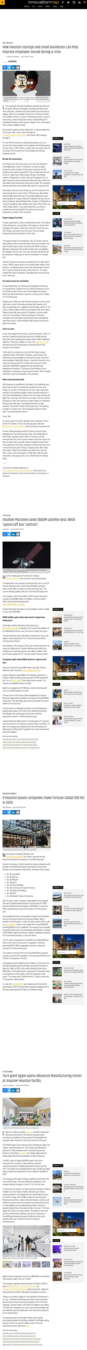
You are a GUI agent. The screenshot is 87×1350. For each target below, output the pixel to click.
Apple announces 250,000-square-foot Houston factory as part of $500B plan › (23, 1345)
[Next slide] (47, 1241)
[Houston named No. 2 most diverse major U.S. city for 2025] (57, 645)
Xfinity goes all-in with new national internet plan (71, 1249)
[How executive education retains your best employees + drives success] (57, 720)
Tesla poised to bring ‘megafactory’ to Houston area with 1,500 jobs (73, 910)
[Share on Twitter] (9, 67)
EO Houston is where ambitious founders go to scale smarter (72, 706)
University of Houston (13, 56)
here (27, 1326)
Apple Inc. (28, 1132)
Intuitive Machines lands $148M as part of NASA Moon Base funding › (20, 745)
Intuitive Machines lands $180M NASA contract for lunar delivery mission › (21, 748)
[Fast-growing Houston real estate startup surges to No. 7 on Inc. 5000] (57, 632)
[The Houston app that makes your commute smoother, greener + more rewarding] (57, 1263)
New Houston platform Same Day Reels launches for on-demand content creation (73, 236)
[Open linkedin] (79, 2)
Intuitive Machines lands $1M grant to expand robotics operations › (19, 742)
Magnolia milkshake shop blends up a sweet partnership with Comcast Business (73, 985)
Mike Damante (7, 807)
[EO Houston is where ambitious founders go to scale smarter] (57, 707)
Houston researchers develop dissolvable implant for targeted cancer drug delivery (73, 223)
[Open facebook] (62, 2)
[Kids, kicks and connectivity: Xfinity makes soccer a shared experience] (57, 971)
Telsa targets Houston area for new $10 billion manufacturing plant (74, 896)
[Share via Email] (18, 67)
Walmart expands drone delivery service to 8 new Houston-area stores (73, 1202)
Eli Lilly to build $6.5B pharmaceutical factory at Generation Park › (19, 1336)
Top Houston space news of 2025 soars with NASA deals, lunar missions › (21, 739)
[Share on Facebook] (5, 67)
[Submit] (85, 2)
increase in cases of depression (14, 135)
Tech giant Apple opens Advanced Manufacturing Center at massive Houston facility (42, 1078)
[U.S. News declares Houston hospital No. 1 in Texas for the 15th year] (57, 174)
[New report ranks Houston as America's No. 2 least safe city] (57, 1175)
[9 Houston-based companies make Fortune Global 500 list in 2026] (27, 836)
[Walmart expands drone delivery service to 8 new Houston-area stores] (57, 1201)
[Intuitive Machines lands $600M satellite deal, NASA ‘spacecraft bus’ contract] (27, 557)
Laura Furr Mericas (8, 1085)
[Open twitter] (68, 2)
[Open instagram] (73, 2)
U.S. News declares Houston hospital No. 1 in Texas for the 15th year (73, 175)
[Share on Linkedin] (13, 67)
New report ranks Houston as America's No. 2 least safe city (72, 1174)
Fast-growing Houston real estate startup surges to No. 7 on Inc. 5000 (73, 632)
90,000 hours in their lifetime (13, 426)
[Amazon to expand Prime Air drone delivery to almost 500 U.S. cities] (57, 923)
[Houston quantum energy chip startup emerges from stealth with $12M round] (57, 147)
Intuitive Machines (13, 578)
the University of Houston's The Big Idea (18, 470)
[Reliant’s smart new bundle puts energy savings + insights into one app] (57, 998)
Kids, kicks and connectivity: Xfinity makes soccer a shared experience (73, 971)
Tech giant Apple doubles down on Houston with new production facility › (21, 1342)
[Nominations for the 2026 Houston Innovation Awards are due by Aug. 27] (57, 1188)
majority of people (42, 342)
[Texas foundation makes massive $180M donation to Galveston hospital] (57, 161)
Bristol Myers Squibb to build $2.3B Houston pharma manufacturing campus (73, 250)
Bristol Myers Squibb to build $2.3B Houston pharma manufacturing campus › (22, 1339)
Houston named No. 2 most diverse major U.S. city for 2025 (72, 645)
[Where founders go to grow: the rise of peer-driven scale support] (57, 693)
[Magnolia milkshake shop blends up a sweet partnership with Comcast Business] (57, 985)
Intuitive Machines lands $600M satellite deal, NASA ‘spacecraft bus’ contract (39, 522)
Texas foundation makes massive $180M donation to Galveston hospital (73, 162)
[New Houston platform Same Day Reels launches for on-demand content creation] (57, 236)
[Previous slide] (6, 1241)
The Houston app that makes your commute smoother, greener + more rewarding (73, 1264)
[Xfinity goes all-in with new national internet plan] (57, 1249)
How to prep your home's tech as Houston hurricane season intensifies (73, 1277)
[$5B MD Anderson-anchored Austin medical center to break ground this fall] (57, 618)
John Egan (6, 529)
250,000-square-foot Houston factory (22, 1286)
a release (23, 1153)
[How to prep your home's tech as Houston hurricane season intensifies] (57, 1276)
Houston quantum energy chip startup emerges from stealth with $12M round (73, 148)
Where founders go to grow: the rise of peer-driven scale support (73, 693)
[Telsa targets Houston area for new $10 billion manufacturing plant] (57, 896)
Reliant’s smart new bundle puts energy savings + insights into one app (73, 996)
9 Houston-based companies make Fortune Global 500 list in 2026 (43, 800)
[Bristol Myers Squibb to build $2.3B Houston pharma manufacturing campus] (57, 249)
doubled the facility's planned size (15, 1289)
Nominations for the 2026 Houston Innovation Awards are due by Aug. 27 (73, 1189)
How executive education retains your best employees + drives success (73, 721)
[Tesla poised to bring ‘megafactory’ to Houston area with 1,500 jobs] (57, 910)
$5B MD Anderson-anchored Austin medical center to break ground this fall (73, 619)
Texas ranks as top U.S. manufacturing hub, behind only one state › (19, 1333)
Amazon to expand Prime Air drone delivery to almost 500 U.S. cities (73, 924)
